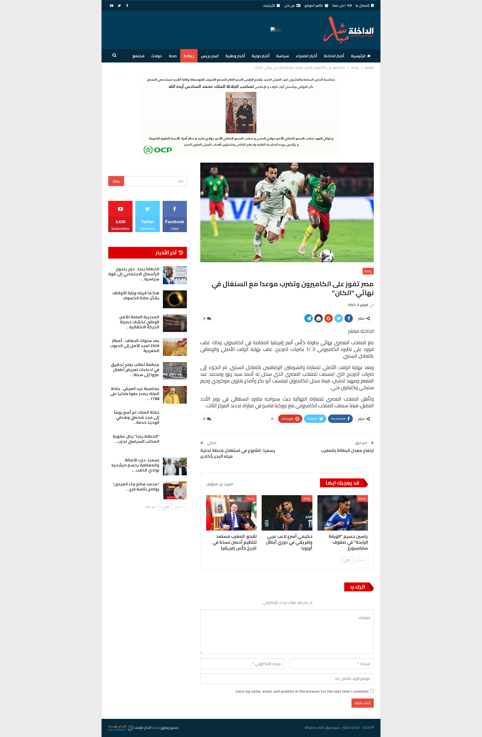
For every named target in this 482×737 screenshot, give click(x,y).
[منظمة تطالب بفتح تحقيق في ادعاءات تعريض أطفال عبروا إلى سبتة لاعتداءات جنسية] (175, 371)
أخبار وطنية (235, 55)
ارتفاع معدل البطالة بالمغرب (347, 450)
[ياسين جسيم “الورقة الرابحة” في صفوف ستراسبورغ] (342, 513)
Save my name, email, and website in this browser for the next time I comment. (302, 691)
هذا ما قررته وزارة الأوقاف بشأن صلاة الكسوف (135, 295)
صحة (173, 55)
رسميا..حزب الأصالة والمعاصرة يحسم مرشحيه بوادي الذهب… (135, 465)
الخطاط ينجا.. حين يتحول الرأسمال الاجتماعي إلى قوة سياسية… (133, 274)
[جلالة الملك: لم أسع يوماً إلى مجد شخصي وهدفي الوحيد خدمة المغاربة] (175, 419)
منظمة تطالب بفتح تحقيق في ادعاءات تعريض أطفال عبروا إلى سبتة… (135, 369)
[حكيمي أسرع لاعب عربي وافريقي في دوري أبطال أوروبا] (287, 513)
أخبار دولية (260, 55)
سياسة (282, 55)
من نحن (289, 5)
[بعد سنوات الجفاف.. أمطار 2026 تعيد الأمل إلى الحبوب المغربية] (175, 347)
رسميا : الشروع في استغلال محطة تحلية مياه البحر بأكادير (237, 453)
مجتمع (138, 55)
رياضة (189, 55)
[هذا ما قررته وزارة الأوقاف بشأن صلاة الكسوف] (175, 299)
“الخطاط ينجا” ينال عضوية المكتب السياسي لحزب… (136, 439)
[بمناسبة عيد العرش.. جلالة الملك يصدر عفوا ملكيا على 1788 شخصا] (175, 395)
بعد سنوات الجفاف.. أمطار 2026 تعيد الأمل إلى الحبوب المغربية (134, 345)
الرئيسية (358, 55)
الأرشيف (269, 5)
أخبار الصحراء (306, 55)
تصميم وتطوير (170, 727)
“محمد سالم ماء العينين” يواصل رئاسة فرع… (136, 486)
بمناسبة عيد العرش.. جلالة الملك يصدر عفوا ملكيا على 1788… (134, 393)
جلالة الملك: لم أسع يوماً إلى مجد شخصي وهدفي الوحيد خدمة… (136, 417)
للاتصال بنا (362, 5)
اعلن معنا (339, 5)
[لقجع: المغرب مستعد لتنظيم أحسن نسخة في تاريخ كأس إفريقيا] (231, 513)
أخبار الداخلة (334, 55)
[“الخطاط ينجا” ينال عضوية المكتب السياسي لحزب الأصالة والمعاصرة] (175, 443)
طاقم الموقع (314, 5)
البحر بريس (210, 55)
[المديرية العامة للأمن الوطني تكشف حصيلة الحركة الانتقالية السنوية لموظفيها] (175, 323)
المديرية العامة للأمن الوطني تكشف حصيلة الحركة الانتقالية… (139, 322)
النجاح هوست (142, 727)
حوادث (156, 55)
